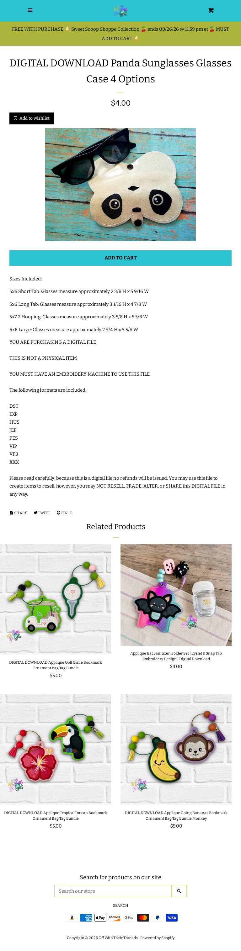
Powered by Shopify (157, 938)
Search (120, 905)
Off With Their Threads (118, 938)
